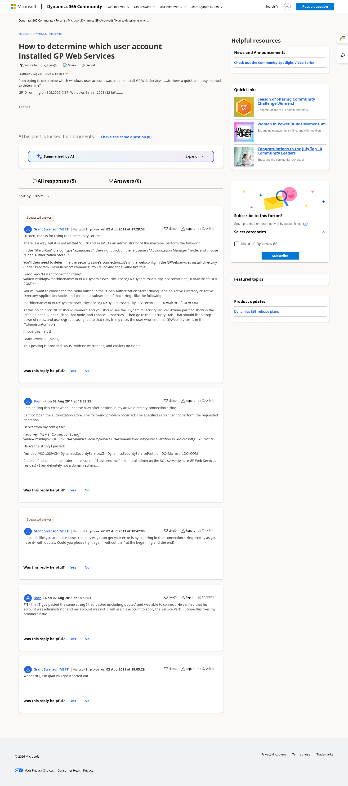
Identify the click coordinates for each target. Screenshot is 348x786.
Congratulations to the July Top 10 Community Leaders (290, 151)
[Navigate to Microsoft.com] (23, 6)
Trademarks (325, 754)
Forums (61, 20)
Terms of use (301, 754)
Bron (61, 73)
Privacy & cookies (273, 754)
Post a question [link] (315, 6)
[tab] (54, 183)
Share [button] (72, 65)
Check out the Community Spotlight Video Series (274, 62)
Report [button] (90, 65)
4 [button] (67, 73)
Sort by (25, 196)
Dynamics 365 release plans (256, 311)
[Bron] (28, 401)
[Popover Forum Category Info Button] (305, 224)
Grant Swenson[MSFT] (52, 229)
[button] (272, 6)
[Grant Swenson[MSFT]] (28, 229)
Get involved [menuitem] (116, 6)
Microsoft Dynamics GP (259, 244)
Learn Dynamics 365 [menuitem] (205, 6)
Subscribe (280, 255)
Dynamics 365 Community (74, 6)
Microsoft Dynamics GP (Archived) (90, 20)
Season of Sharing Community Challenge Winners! (286, 101)
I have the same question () (126, 136)
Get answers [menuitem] (142, 6)
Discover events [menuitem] (171, 6)
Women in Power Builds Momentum (292, 124)
